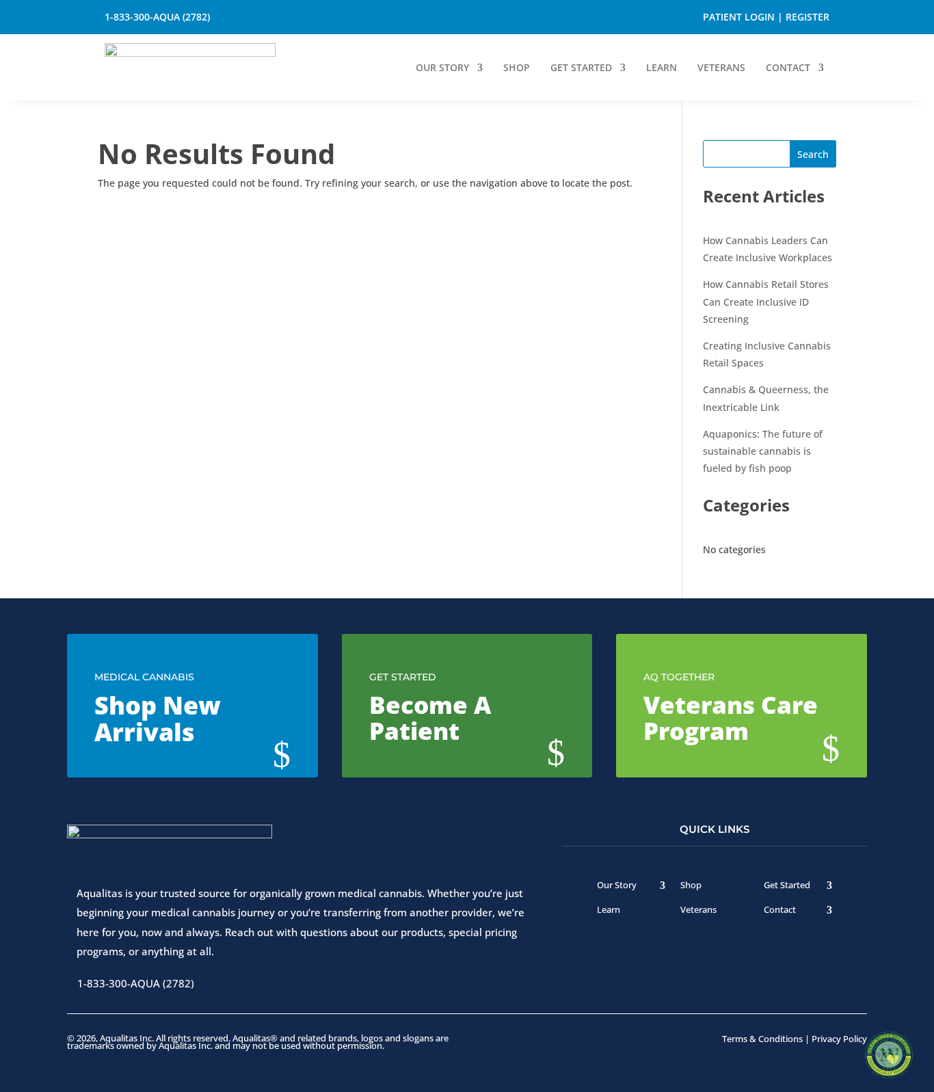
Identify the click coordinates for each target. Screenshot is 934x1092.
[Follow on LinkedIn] (370, 17)
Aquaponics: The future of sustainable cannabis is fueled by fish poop (763, 451)
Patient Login (739, 16)
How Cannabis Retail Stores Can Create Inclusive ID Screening (766, 301)
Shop (516, 68)
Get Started (581, 68)
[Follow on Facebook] (288, 17)
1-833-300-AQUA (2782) (157, 16)
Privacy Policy (839, 1039)
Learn (661, 68)
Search (813, 154)
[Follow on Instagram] (329, 17)
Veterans (721, 68)
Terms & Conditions (762, 1039)
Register (807, 16)
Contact (788, 68)
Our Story (442, 68)
